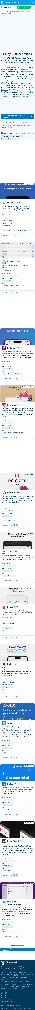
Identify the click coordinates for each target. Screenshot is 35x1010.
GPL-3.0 (15, 276)
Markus (18, 971)
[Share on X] (6, 122)
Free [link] (13, 136)
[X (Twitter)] (5, 1005)
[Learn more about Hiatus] (4, 784)
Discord (20, 983)
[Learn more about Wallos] (4, 262)
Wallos (30, 92)
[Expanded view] (28, 133)
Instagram (30, 984)
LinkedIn (4, 986)
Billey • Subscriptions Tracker (12, 67)
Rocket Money (6, 99)
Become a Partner (6, 999)
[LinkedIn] (20, 1005)
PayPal (21, 988)
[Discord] (2, 1005)
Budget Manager (6, 225)
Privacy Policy (5, 994)
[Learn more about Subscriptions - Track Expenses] (4, 902)
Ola (13, 971)
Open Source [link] (19, 136)
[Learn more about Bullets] (4, 664)
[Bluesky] (11, 1005)
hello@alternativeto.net (7, 983)
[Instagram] (17, 1005)
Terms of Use (4, 992)
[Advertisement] (17, 32)
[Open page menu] (33, 2)
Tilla (14, 99)
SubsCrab (25, 96)
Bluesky (19, 984)
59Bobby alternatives (7, 617)
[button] (19, 202)
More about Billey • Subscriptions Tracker (14, 116)
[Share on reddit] (10, 122)
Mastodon (13, 984)
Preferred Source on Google (8, 1001)
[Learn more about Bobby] (4, 607)
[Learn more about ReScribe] (4, 348)
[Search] (30, 2)
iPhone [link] (3, 136)
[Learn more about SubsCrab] (4, 405)
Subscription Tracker (7, 280)
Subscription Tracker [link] (6, 139)
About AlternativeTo (6, 998)
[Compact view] (30, 133)
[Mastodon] (8, 1005)
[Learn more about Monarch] (4, 203)
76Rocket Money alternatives (9, 505)
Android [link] (8, 136)
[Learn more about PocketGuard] (4, 841)
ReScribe (6, 94)
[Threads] (14, 1005)
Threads (24, 984)
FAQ (2, 990)
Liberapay (14, 988)
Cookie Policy (4, 996)
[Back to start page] (2, 2)
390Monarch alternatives (8, 214)
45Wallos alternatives (7, 270)
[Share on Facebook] (2, 122)
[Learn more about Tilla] (4, 552)
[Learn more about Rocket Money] (4, 493)
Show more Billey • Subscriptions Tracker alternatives (14, 949)
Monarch (4, 90)
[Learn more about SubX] (4, 723)
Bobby (22, 99)
